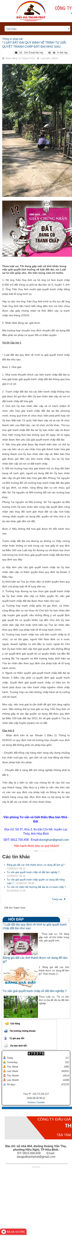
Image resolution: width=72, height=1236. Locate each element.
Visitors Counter (36, 1102)
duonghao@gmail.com (54, 839)
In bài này (62, 52)
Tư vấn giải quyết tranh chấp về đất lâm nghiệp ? (35, 991)
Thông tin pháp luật (12, 38)
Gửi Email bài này (33, 52)
